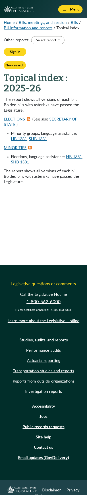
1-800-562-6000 (44, 302)
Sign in (15, 52)
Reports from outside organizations (44, 381)
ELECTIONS (14, 119)
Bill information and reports (28, 28)
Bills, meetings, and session (43, 23)
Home (9, 23)
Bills (74, 23)
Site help (43, 437)
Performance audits (43, 351)
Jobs (43, 417)
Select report (46, 40)
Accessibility (43, 406)
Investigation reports (43, 392)
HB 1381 (19, 139)
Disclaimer (51, 490)
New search (14, 65)
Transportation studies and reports (43, 371)
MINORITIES (15, 148)
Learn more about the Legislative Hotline (43, 321)
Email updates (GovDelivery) (43, 458)
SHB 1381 (38, 139)
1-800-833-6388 (61, 310)
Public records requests (43, 427)
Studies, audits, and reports (43, 340)
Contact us (43, 448)
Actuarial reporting (43, 361)
